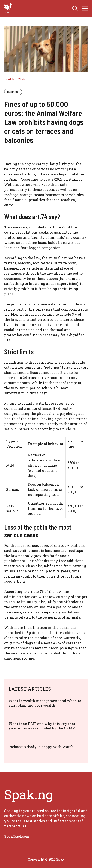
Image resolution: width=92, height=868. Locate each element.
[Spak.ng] (8, 8)
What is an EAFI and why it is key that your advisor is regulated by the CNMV (42, 725)
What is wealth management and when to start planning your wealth (45, 703)
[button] (75, 8)
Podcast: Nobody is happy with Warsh (41, 746)
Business (13, 92)
